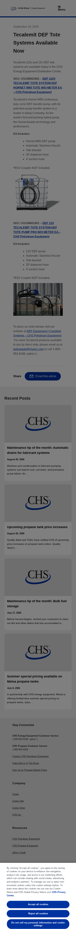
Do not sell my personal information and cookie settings (38, 924)
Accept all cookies (38, 904)
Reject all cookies (38, 913)
